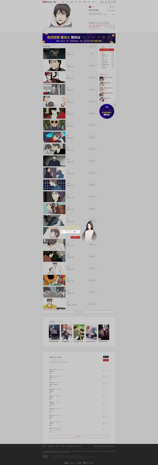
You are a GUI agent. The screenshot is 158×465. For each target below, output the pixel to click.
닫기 (75, 237)
